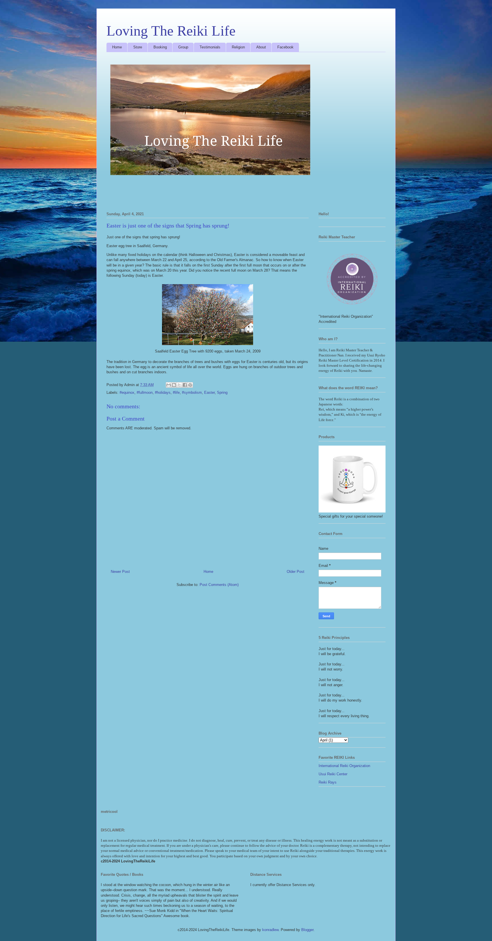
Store (137, 47)
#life (176, 392)
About (261, 47)
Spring (222, 392)
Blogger (307, 930)
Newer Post (120, 571)
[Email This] (168, 385)
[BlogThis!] (174, 385)
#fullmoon (145, 392)
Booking (160, 47)
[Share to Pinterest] (190, 385)
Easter (209, 392)
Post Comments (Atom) (219, 585)
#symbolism (192, 392)
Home (117, 47)
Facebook (285, 47)
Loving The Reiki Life (170, 31)
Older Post (295, 571)
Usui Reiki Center (333, 774)
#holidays (163, 392)
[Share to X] (179, 385)
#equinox (127, 392)
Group (183, 47)
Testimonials (210, 47)
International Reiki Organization (344, 766)
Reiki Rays (328, 782)
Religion (238, 47)
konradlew (270, 930)
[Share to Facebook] (185, 385)
